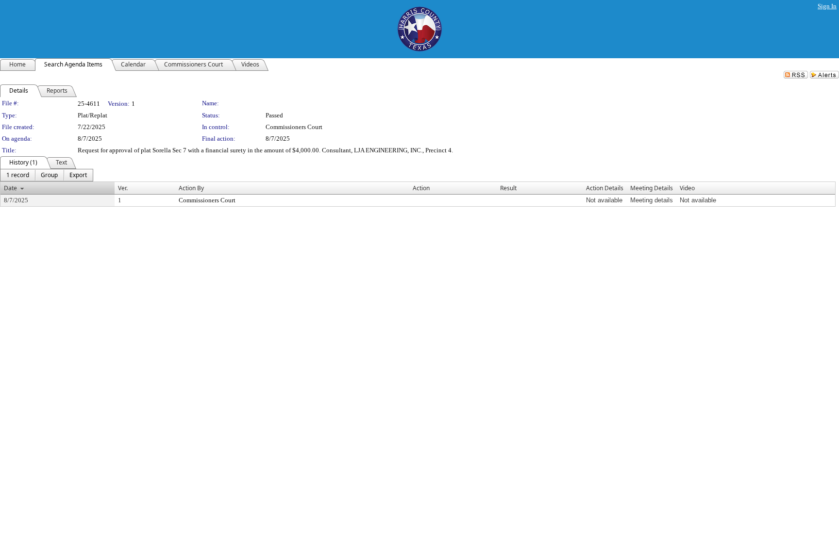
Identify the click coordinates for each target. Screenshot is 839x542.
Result (508, 188)
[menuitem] (17, 175)
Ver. (123, 188)
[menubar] (46, 175)
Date (10, 188)
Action (421, 188)
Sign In (827, 6)
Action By (191, 188)
